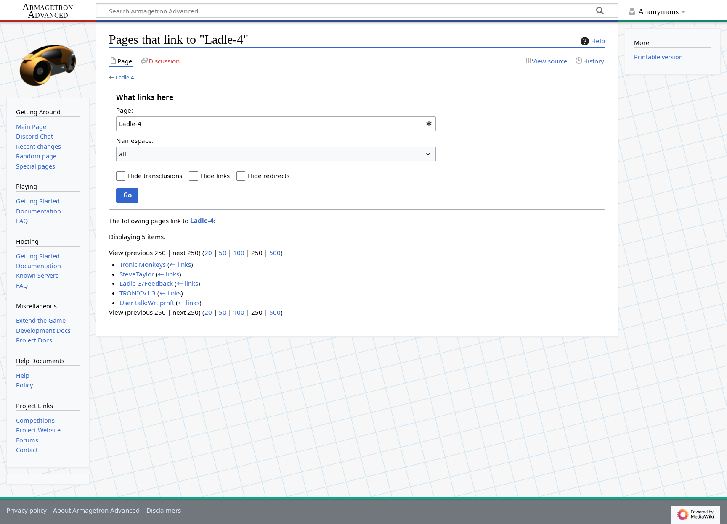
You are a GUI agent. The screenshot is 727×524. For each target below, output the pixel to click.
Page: (124, 110)
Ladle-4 (125, 77)
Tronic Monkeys (142, 264)
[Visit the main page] (48, 59)
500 (275, 252)
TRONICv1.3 (137, 293)
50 (222, 252)
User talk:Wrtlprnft (146, 302)
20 (208, 252)
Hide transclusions (155, 175)
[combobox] (276, 123)
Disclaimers (163, 510)
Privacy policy (26, 510)
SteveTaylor (136, 274)
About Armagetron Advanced (96, 510)
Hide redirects (268, 175)
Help (598, 41)
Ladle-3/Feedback (146, 283)
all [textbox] (122, 154)
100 (238, 252)
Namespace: (135, 140)
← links (180, 264)
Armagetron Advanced (47, 11)
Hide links (215, 175)
